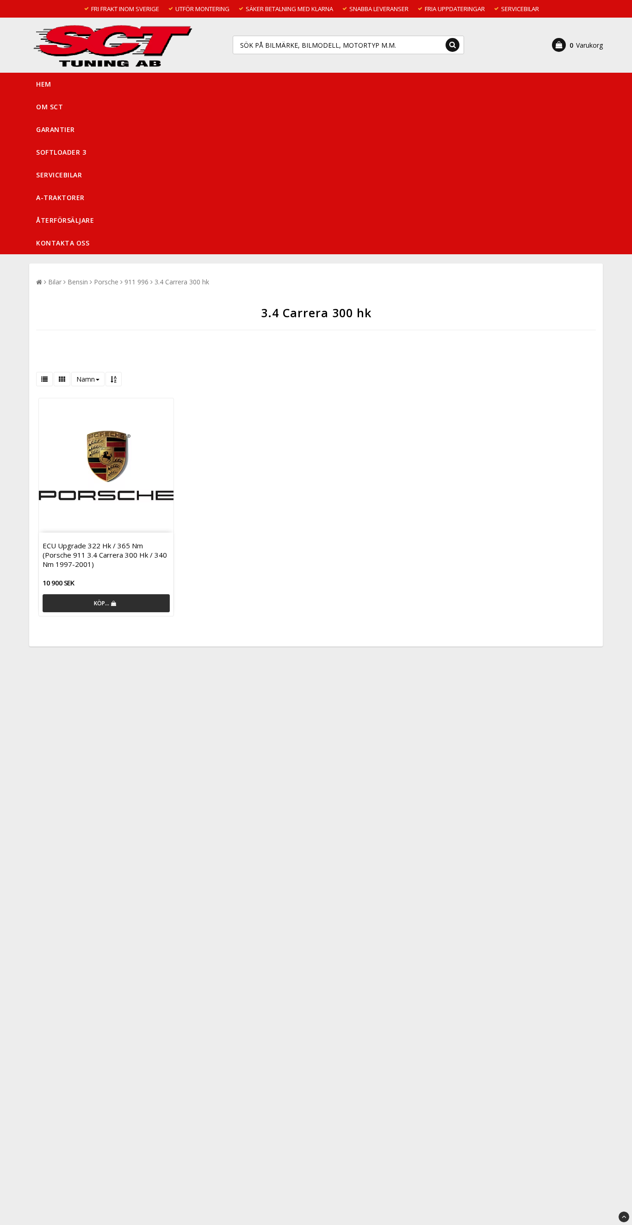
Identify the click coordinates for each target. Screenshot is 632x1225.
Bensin (78, 281)
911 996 (136, 281)
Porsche (106, 281)
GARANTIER (55, 129)
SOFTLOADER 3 (61, 152)
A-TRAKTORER (60, 197)
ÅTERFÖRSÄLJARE (65, 220)
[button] (577, 45)
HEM (43, 84)
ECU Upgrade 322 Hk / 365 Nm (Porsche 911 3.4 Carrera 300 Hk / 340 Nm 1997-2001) (105, 555)
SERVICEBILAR (59, 174)
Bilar (55, 281)
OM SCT (49, 106)
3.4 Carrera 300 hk (182, 281)
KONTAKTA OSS (62, 243)
